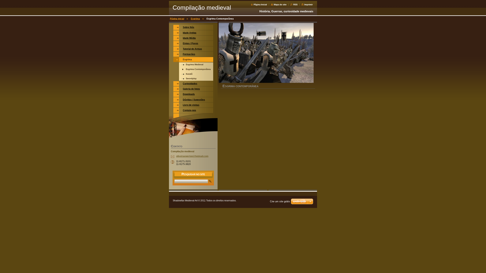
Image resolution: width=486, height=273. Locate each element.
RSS (295, 4)
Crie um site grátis (280, 201)
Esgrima (195, 19)
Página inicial (177, 19)
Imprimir (308, 4)
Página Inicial (260, 4)
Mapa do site (280, 4)
